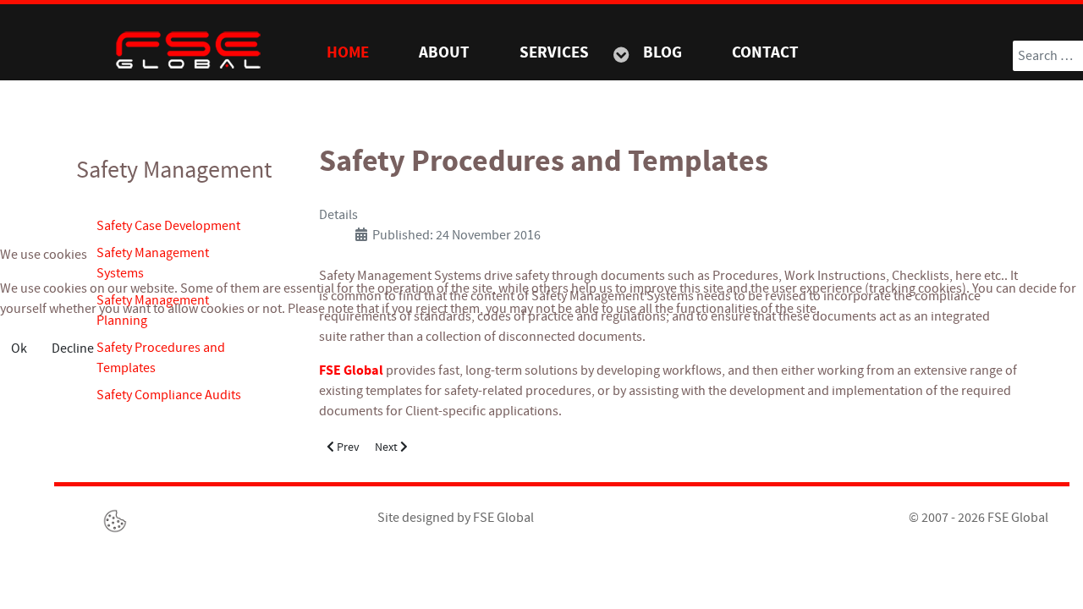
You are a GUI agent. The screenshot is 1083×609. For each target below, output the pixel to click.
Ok (19, 348)
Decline (73, 348)
